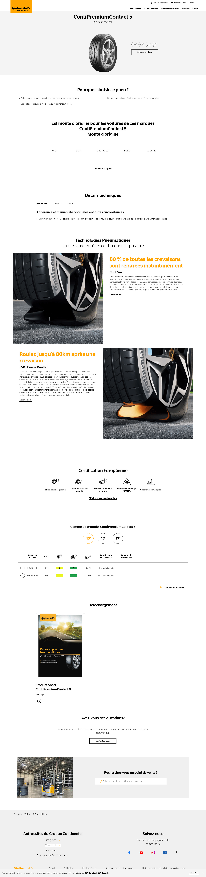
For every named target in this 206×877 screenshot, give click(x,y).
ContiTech (51, 845)
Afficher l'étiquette (106, 568)
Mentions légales (89, 868)
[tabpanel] (103, 214)
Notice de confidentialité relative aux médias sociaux (164, 868)
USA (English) (90, 873)
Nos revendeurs (180, 3)
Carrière (51, 850)
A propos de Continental (51, 855)
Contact (52, 868)
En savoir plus (116, 295)
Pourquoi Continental (190, 8)
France (192, 3)
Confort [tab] (71, 204)
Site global (51, 840)
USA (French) (103, 873)
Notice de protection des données (119, 868)
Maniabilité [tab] (41, 204)
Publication (68, 868)
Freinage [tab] (57, 204)
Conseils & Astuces (151, 8)
